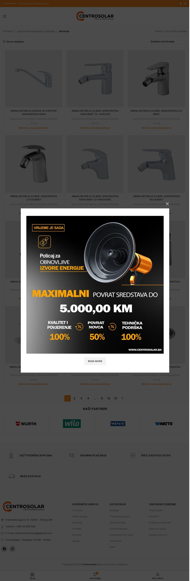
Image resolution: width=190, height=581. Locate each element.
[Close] (167, 203)
